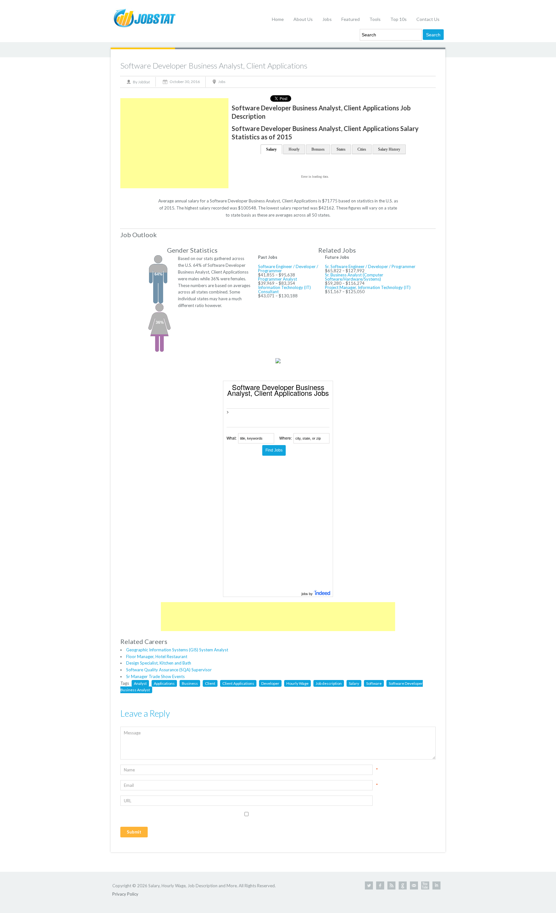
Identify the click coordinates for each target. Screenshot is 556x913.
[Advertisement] (174, 143)
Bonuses (318, 149)
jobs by (307, 593)
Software (374, 683)
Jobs (327, 19)
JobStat (144, 82)
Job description (329, 683)
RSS (391, 885)
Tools (375, 19)
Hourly (294, 149)
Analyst (140, 683)
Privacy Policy (125, 894)
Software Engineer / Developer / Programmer (288, 268)
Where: (285, 438)
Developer (270, 683)
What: (231, 438)
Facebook (380, 885)
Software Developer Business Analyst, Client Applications (213, 65)
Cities (361, 149)
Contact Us (428, 19)
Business (190, 683)
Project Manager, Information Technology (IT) (368, 287)
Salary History (389, 149)
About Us (303, 19)
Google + (403, 885)
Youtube (425, 885)
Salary (271, 149)
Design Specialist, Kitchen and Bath (158, 663)
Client (210, 683)
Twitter (369, 885)
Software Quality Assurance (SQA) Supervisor (169, 669)
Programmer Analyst (277, 279)
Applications (164, 683)
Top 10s (398, 19)
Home (278, 19)
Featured (350, 19)
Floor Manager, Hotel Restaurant (156, 656)
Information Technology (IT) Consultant (284, 289)
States (341, 149)
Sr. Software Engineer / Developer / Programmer (370, 266)
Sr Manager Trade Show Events (155, 676)
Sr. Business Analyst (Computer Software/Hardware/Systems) (354, 277)
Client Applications (238, 683)
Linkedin (436, 885)
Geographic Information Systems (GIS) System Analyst (177, 649)
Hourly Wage (297, 683)
